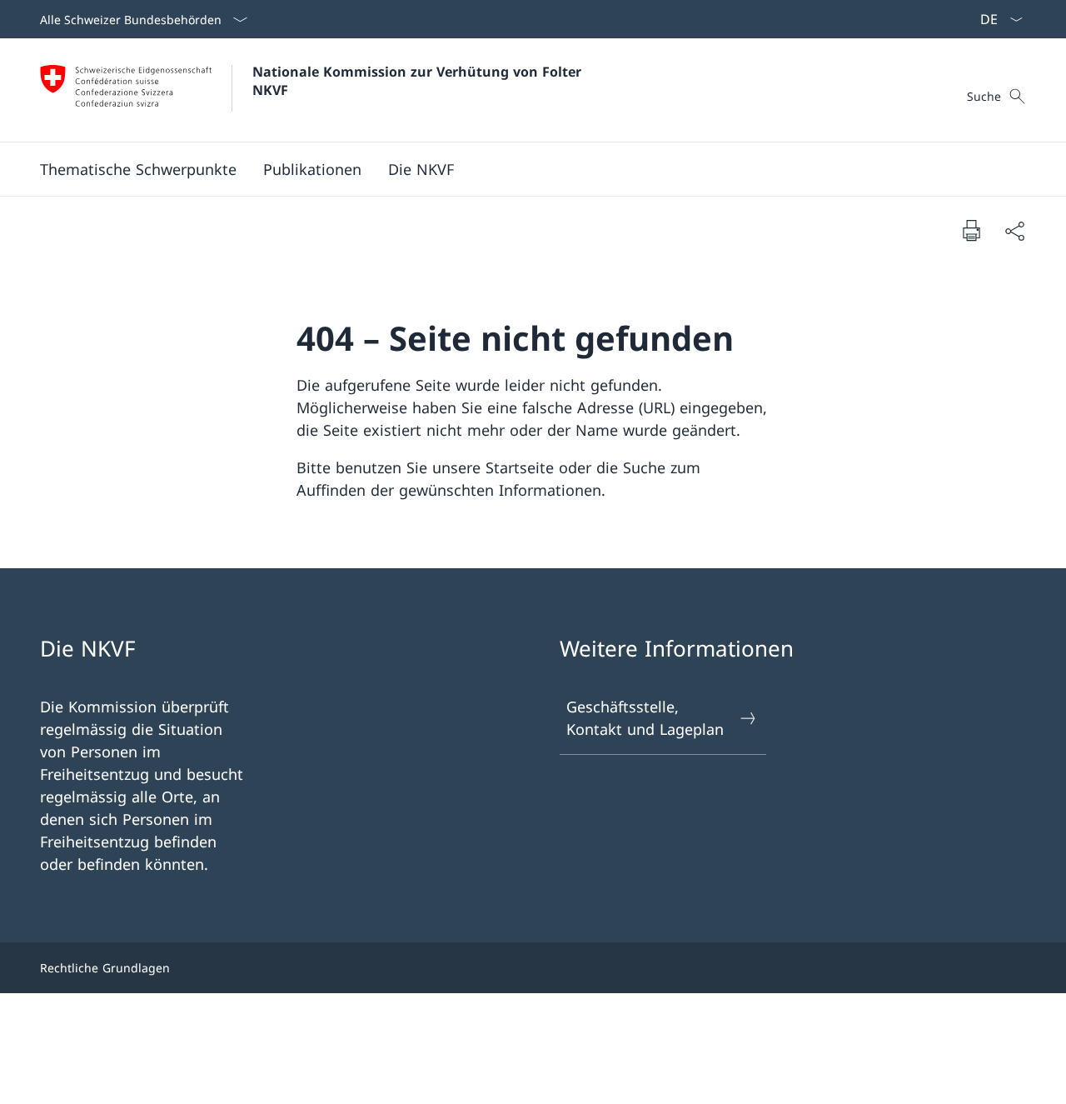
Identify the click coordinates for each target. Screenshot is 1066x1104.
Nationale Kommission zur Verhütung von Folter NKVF (418, 80)
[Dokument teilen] (1014, 230)
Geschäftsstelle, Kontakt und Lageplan (645, 718)
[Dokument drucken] (971, 230)
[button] (138, 169)
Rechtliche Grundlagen (105, 968)
